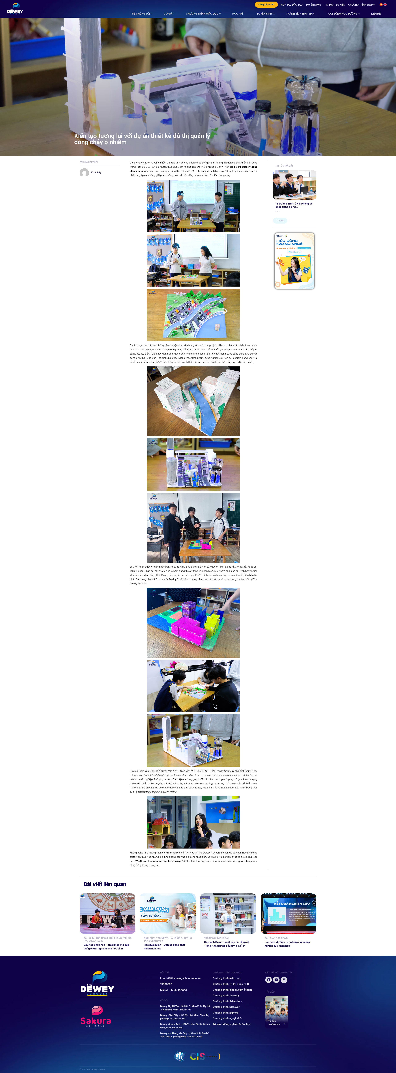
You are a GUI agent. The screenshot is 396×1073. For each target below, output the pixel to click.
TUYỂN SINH (264, 13)
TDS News (102, 938)
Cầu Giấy (89, 938)
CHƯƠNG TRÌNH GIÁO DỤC (202, 13)
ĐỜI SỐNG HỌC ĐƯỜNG (342, 13)
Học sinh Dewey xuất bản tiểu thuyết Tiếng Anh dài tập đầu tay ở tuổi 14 (226, 944)
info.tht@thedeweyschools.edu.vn (180, 978)
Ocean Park (96, 940)
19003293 (166, 984)
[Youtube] (276, 980)
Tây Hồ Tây (223, 938)
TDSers (280, 220)
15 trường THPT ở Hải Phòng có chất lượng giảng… (293, 205)
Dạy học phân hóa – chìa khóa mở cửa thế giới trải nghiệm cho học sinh (106, 946)
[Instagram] (284, 980)
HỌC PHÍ (237, 13)
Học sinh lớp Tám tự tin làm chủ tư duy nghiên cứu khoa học (287, 944)
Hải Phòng (115, 938)
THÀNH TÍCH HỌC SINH (300, 13)
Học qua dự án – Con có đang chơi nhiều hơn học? (164, 946)
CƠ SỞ (168, 13)
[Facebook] (268, 980)
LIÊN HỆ (376, 13)
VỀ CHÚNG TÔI (141, 13)
